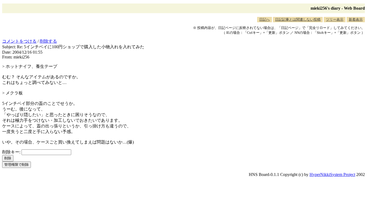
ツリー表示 (334, 19)
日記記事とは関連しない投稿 (298, 19)
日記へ (264, 19)
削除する (48, 41)
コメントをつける (19, 41)
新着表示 (356, 19)
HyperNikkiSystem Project (332, 174)
